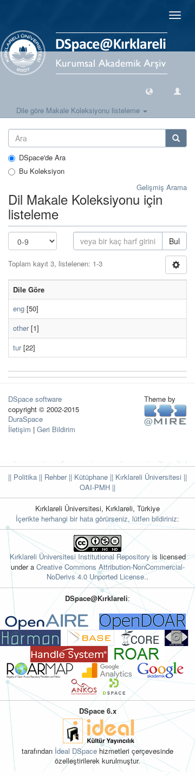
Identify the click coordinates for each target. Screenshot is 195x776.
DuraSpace (25, 419)
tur (17, 347)
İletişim (19, 429)
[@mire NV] (165, 414)
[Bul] (176, 138)
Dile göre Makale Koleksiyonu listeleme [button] (79, 110)
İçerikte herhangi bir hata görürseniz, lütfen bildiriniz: (97, 518)
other (21, 328)
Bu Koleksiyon (41, 171)
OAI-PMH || (97, 487)
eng (18, 308)
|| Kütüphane (87, 477)
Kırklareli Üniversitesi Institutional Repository (80, 556)
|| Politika (22, 477)
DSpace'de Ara (42, 157)
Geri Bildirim (56, 429)
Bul (174, 241)
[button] (149, 91)
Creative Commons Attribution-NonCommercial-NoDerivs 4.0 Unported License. (110, 572)
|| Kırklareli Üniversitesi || (147, 477)
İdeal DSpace (76, 751)
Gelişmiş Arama (161, 187)
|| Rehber (52, 477)
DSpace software (35, 399)
